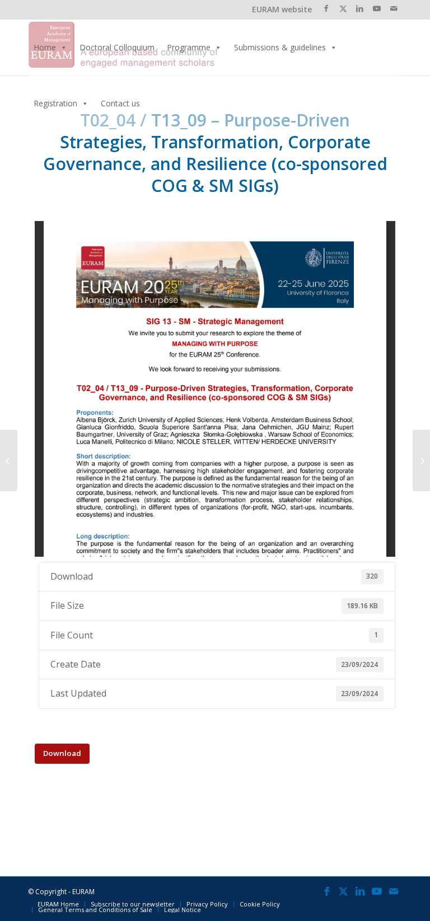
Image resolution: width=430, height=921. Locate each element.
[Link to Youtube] (376, 8)
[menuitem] (58, 904)
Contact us (120, 103)
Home (45, 47)
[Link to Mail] (393, 8)
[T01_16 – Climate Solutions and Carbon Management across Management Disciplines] (8, 460)
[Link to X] (343, 8)
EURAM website (282, 9)
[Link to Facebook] (326, 8)
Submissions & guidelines (280, 47)
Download (62, 753)
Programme (189, 47)
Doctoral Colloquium (117, 47)
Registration (55, 103)
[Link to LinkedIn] (360, 8)
